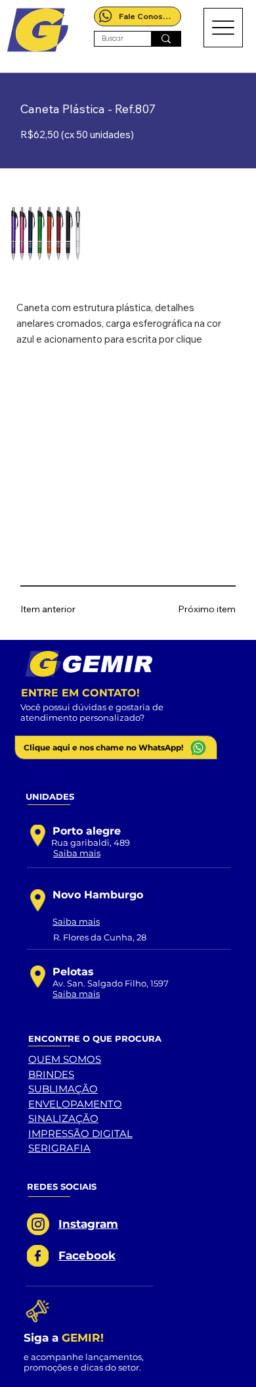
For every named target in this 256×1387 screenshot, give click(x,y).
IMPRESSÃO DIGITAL (80, 1133)
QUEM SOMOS (64, 1059)
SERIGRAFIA (59, 1148)
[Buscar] (166, 39)
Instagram (88, 1223)
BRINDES (51, 1074)
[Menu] (223, 27)
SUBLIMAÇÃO (63, 1089)
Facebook (87, 1255)
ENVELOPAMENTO (75, 1104)
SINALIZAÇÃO (63, 1118)
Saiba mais (76, 853)
